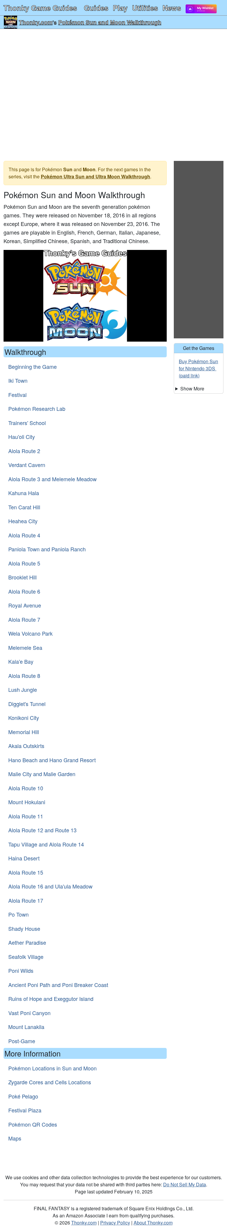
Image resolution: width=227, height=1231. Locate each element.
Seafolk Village (25, 956)
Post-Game (21, 1041)
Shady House (24, 928)
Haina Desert (24, 858)
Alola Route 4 (24, 535)
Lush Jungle (22, 689)
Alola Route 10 (25, 788)
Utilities (145, 8)
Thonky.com (36, 22)
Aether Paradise (27, 942)
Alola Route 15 (25, 872)
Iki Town (17, 380)
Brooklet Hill (22, 577)
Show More (192, 388)
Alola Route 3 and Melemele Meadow (52, 479)
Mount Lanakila (26, 1026)
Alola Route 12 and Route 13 (42, 830)
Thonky (40, 8)
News (172, 8)
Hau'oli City (21, 436)
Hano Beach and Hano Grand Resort (52, 760)
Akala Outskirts (26, 745)
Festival (17, 394)
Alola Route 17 (25, 900)
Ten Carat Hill (24, 507)
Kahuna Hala (23, 493)
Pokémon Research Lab (36, 408)
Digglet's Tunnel (27, 703)
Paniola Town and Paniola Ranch (47, 549)
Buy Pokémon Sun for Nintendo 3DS (198, 365)
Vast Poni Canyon (29, 1013)
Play (120, 8)
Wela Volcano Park (30, 633)
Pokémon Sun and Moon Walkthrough (109, 22)
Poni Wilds (20, 970)
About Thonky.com (153, 1222)
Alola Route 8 (24, 675)
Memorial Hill (23, 732)
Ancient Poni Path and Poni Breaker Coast (58, 984)
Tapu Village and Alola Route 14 (46, 844)
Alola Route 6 (24, 591)
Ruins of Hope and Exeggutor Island (50, 998)
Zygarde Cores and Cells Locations (49, 1082)
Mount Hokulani (26, 802)
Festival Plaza (24, 1110)
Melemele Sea (25, 647)
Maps (14, 1138)
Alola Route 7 (24, 619)
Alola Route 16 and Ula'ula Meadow (50, 886)
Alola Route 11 (25, 816)
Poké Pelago (23, 1096)
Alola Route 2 (24, 451)
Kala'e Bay (20, 661)
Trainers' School (27, 423)
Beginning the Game (32, 366)
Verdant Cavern (26, 465)
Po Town (18, 914)
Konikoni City (23, 717)
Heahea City (23, 521)
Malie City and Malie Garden (41, 774)
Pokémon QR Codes (32, 1124)
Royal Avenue (24, 605)
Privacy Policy (115, 1222)
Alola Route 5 (24, 563)
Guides (96, 8)
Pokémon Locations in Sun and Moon (52, 1068)
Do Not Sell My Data (184, 1184)
